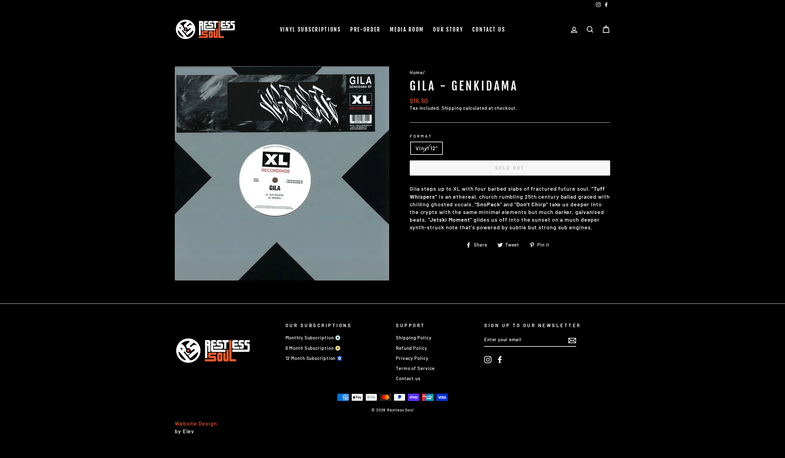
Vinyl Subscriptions (310, 29)
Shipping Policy (413, 337)
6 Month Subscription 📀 (313, 348)
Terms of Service (415, 368)
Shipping (452, 108)
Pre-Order (365, 29)
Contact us (488, 29)
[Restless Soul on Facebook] (500, 359)
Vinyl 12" (426, 148)
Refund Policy (411, 348)
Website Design (196, 423)
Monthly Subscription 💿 (313, 337)
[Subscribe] (572, 340)
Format (421, 136)
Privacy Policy (412, 358)
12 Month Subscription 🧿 (314, 358)
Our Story (448, 29)
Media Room (407, 29)
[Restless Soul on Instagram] (488, 359)
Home (416, 72)
